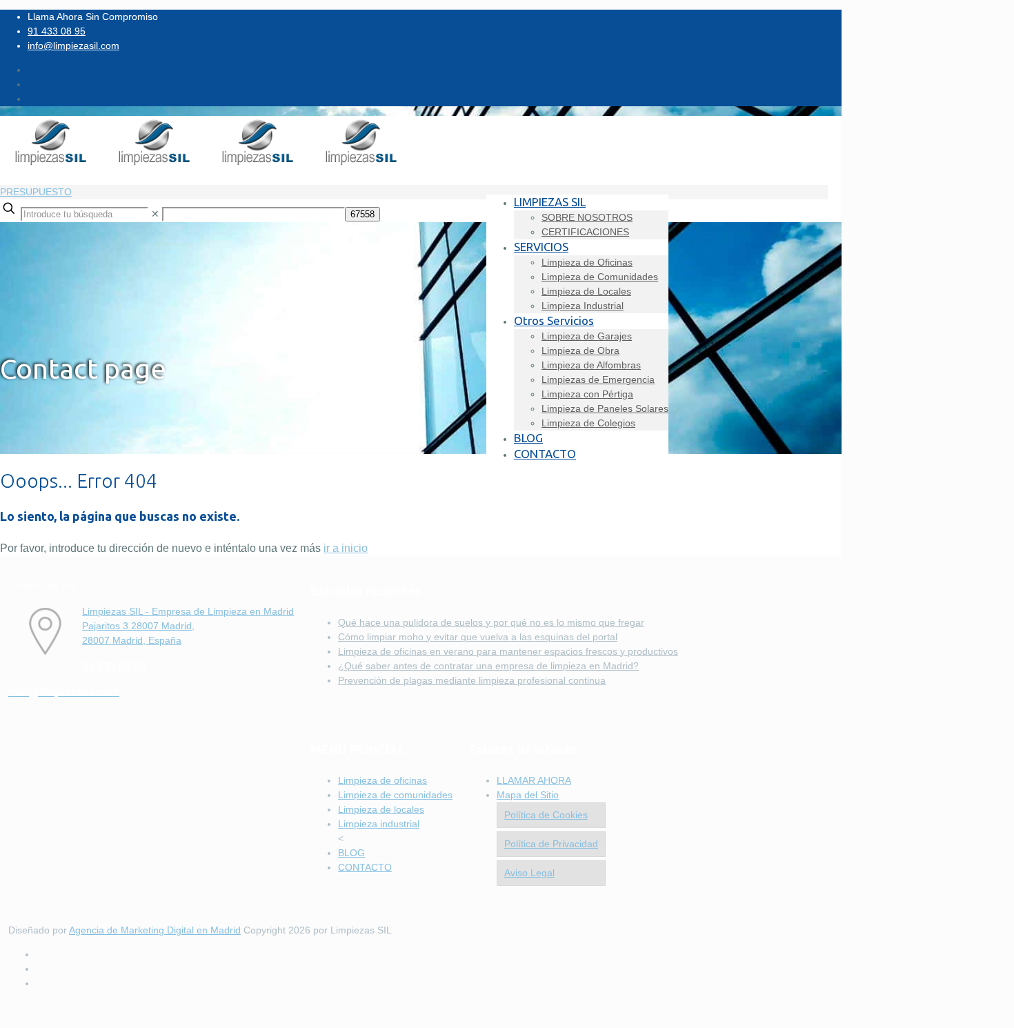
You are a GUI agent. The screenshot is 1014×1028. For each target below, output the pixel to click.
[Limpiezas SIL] (207, 164)
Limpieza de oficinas (382, 780)
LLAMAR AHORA (534, 780)
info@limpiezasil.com (73, 45)
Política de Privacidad (551, 843)
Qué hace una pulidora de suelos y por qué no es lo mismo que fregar (491, 622)
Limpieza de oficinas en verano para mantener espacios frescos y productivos (508, 651)
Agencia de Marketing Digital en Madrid (155, 930)
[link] (155, 213)
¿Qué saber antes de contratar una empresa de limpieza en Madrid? (488, 665)
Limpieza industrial (378, 823)
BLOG (351, 852)
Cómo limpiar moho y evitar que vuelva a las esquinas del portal (477, 636)
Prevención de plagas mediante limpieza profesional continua (472, 680)
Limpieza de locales (381, 809)
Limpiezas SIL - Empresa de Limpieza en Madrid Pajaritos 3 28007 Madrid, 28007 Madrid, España (188, 626)
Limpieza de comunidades (395, 794)
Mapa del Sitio (528, 794)
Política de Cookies (546, 814)
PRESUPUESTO (36, 191)
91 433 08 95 (57, 31)
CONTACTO (365, 867)
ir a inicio (346, 548)
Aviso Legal (529, 872)
